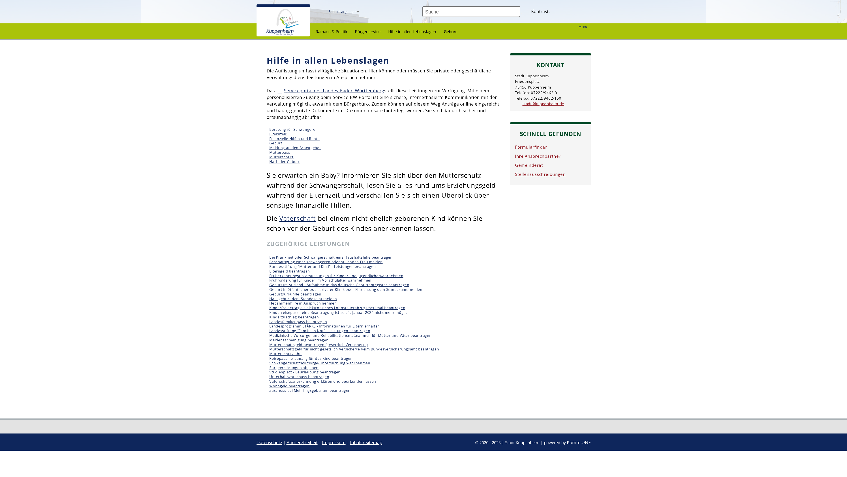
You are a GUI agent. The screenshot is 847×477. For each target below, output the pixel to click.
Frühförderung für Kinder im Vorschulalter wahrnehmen (320, 280)
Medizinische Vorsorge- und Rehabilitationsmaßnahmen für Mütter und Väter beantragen (350, 335)
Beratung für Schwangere (292, 129)
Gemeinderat (529, 165)
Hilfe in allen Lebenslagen (412, 31)
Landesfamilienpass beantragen (298, 321)
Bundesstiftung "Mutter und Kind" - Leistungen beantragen (322, 266)
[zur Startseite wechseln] (283, 34)
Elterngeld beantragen (289, 271)
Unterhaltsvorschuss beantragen (299, 376)
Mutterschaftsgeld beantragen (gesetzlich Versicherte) (318, 344)
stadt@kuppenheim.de (543, 103)
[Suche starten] (521, 13)
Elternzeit (278, 134)
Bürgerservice (367, 31)
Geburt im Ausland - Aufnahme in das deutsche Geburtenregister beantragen (339, 284)
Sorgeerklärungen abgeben (294, 367)
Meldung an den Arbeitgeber (295, 147)
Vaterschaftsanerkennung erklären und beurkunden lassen (322, 381)
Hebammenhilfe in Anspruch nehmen (303, 303)
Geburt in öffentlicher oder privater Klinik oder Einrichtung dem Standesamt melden (345, 289)
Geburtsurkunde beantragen (295, 294)
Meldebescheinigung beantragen (298, 340)
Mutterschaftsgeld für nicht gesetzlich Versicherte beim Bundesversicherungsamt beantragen (354, 349)
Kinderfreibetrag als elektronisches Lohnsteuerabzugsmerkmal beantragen (337, 307)
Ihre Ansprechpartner (538, 156)
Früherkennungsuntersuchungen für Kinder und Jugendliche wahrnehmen (336, 275)
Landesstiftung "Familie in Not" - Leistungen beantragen (319, 330)
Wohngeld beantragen (289, 386)
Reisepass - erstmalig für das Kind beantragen (311, 358)
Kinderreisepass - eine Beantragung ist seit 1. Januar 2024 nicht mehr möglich (339, 312)
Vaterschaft (297, 218)
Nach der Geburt (284, 161)
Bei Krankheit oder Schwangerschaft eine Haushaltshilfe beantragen (331, 257)
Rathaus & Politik (331, 31)
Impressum (334, 442)
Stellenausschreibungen (540, 174)
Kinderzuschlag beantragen (294, 317)
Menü (583, 27)
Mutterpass (279, 152)
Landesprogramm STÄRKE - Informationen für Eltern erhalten (324, 326)
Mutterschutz (281, 157)
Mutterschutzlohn (285, 353)
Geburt (450, 31)
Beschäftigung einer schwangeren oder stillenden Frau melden (325, 261)
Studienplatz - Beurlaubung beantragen (305, 372)
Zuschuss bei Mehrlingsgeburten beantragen (309, 390)
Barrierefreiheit (302, 442)
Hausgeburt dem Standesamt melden (303, 298)
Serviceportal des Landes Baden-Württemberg (334, 91)
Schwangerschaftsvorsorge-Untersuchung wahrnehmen (319, 363)
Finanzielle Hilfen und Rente (294, 138)
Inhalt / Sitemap (366, 442)
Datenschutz (269, 442)
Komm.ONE (579, 442)
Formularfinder (531, 147)
